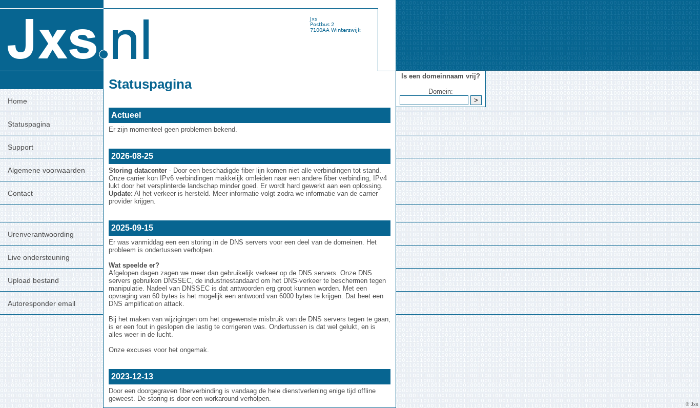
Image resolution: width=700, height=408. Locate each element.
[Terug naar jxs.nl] (77, 35)
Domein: (440, 91)
